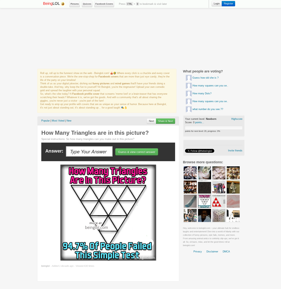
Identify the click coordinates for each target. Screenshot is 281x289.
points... (199, 122)
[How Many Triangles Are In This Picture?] (204, 201)
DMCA (226, 251)
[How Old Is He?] (204, 215)
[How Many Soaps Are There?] (219, 172)
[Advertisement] (140, 38)
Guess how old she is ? (205, 77)
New (69, 120)
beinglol (45, 266)
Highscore (236, 118)
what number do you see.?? (207, 109)
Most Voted (58, 120)
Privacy (197, 251)
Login (217, 3)
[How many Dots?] (189, 93)
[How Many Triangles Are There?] (219, 201)
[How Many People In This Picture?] (190, 186)
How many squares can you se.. (210, 85)
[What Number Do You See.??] (204, 186)
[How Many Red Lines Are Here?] (233, 201)
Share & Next (165, 121)
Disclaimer (212, 251)
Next (151, 121)
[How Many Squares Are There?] (219, 215)
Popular (45, 120)
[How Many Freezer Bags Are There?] (190, 201)
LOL (52, 3)
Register (228, 3)
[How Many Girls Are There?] (190, 215)
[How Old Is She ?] (204, 172)
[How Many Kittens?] (190, 172)
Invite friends (235, 150)
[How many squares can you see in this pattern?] (189, 85)
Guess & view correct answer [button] (136, 152)
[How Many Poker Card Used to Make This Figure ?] (233, 186)
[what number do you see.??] (189, 109)
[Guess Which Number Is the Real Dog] (233, 172)
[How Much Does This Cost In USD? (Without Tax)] (233, 215)
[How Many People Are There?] (219, 186)
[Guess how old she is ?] (189, 77)
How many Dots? (201, 93)
